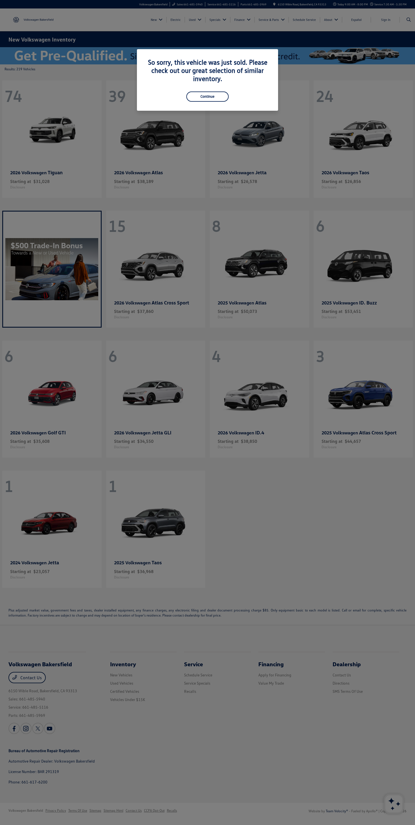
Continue (207, 96)
